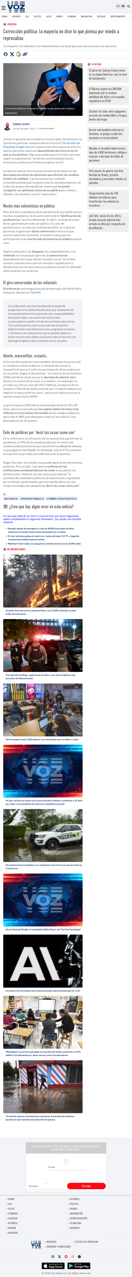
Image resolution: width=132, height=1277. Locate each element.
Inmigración (86, 17)
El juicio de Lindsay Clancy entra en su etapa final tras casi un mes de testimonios (108, 75)
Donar (4, 17)
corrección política (62, 498)
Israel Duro (21, 124)
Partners (75, 1228)
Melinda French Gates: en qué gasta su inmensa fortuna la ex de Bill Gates (44, 543)
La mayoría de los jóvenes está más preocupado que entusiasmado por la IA (43, 990)
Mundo (59, 17)
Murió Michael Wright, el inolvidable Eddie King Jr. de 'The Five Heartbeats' (43, 929)
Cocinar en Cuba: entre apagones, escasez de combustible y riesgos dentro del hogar (108, 116)
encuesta (11, 498)
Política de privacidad (86, 1242)
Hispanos (16, 17)
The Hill (35, 292)
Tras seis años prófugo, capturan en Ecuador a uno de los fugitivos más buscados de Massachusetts (40, 677)
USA (27, 17)
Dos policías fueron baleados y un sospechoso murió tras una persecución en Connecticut (44, 867)
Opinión (12, 1228)
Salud (49, 17)
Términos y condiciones (59, 1247)
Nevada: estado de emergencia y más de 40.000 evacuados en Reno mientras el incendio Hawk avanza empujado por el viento (41, 530)
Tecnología (75, 1223)
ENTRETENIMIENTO (117, 17)
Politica (37, 17)
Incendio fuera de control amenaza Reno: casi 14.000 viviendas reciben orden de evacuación (41, 612)
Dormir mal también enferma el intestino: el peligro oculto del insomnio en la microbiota (106, 134)
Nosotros (13, 1233)
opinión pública (32, 498)
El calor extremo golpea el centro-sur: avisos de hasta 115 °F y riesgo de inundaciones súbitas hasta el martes (43, 538)
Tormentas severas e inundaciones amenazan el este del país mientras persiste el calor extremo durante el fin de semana (40, 1118)
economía (71, 17)
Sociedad (101, 17)
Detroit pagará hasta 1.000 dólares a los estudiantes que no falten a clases (42, 739)
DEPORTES (13, 1223)
